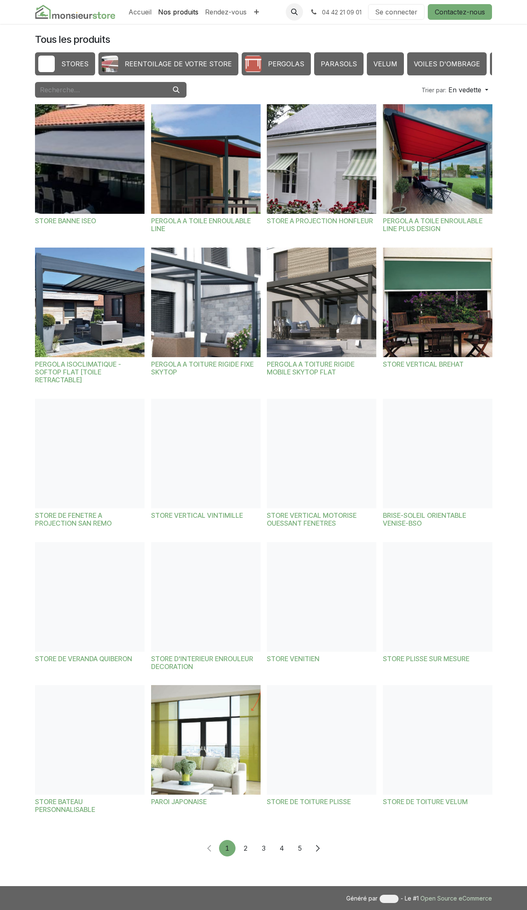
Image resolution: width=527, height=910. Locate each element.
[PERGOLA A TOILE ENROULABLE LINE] (206, 159)
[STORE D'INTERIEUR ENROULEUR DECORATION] (206, 597)
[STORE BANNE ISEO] (90, 159)
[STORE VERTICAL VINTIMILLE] (206, 453)
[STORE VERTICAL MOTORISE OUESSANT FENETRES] (321, 453)
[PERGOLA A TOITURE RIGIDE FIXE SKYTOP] (206, 302)
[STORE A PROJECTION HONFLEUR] (321, 159)
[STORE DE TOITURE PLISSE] (321, 740)
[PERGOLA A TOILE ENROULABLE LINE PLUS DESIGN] (437, 159)
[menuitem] (140, 12)
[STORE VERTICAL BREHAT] (437, 302)
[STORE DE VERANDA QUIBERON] (90, 597)
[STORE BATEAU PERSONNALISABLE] (90, 740)
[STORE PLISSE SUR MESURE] (437, 597)
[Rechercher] (176, 90)
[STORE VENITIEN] (321, 597)
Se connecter (396, 12)
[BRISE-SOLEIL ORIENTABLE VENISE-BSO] (437, 453)
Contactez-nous (460, 12)
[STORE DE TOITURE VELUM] (437, 740)
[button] (294, 12)
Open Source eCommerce (456, 898)
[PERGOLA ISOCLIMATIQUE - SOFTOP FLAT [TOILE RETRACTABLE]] (90, 302)
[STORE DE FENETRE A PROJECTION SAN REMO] (90, 453)
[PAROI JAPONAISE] (206, 740)
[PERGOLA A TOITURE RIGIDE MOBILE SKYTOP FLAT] (321, 302)
